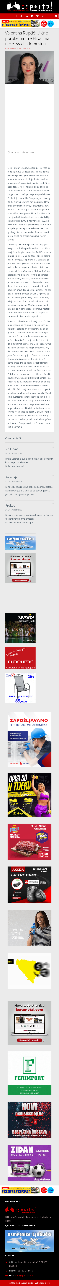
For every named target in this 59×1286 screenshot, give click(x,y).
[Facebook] (16, 16)
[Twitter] (37, 16)
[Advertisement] (29, 115)
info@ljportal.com (24, 1275)
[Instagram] (32, 16)
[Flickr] (26, 16)
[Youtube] (42, 16)
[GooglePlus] (21, 16)
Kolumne (30, 152)
